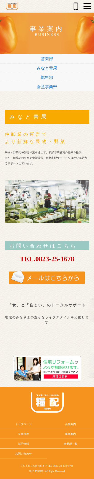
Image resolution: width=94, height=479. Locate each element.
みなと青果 (47, 68)
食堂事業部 (47, 87)
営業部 (47, 58)
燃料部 (47, 77)
